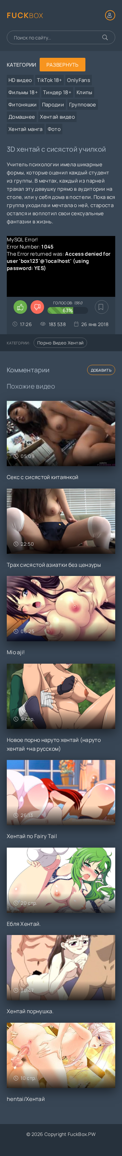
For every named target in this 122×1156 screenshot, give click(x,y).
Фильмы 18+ (23, 92)
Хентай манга (25, 129)
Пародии (53, 104)
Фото (54, 129)
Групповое (82, 104)
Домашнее (21, 116)
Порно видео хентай (60, 343)
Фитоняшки (22, 104)
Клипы (85, 92)
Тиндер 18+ (57, 92)
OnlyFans (78, 80)
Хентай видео (57, 116)
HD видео (20, 80)
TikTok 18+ (49, 80)
